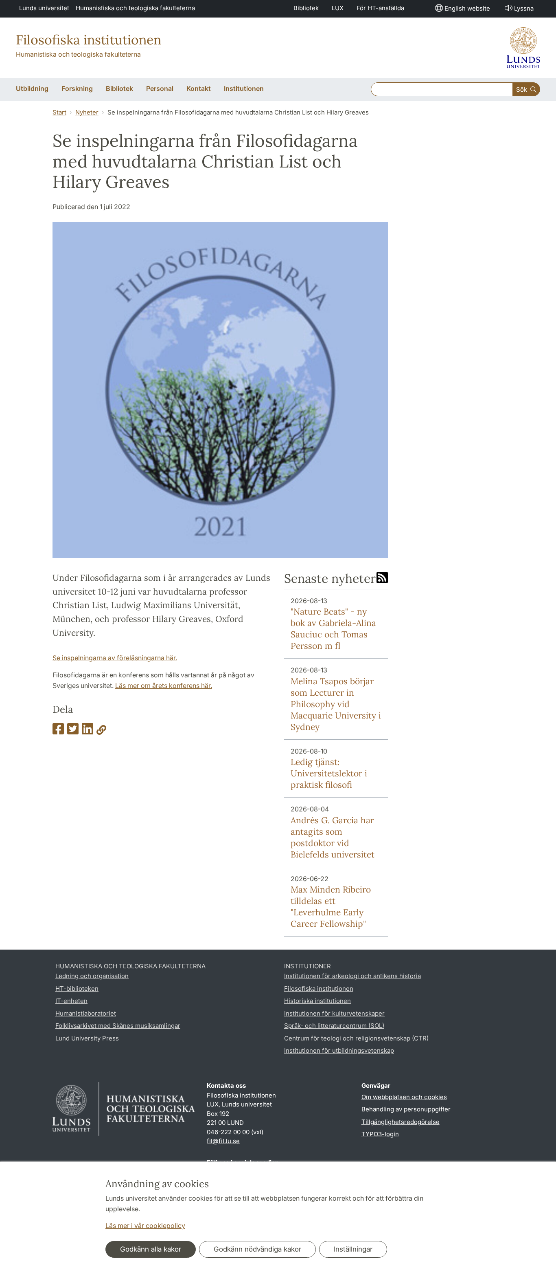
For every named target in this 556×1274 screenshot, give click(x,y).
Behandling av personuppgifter (406, 1109)
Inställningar (353, 1249)
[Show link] (101, 731)
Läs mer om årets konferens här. (163, 685)
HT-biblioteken (77, 988)
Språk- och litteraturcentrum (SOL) (334, 1025)
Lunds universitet (44, 8)
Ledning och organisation (92, 976)
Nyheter (87, 112)
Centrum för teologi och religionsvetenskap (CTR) (356, 1038)
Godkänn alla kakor (150, 1249)
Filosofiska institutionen (88, 39)
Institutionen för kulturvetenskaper (334, 1013)
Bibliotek (306, 8)
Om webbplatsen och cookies (404, 1097)
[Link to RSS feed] (382, 578)
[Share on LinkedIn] (87, 731)
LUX (338, 8)
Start (59, 112)
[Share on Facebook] (58, 731)
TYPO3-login (380, 1134)
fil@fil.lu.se (223, 1141)
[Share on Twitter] (73, 731)
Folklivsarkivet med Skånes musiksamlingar (117, 1025)
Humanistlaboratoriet (85, 1013)
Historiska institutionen (317, 1001)
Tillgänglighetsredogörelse (400, 1122)
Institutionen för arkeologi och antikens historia (352, 976)
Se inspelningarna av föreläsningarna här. (115, 658)
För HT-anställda (380, 8)
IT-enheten (71, 1001)
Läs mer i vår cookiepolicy (145, 1225)
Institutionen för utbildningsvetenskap (339, 1050)
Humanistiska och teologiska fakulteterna (135, 8)
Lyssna (524, 8)
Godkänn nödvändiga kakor (257, 1249)
